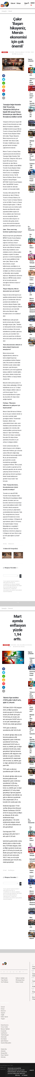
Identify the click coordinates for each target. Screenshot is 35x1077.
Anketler (3, 1051)
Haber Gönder (19, 982)
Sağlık (2, 1015)
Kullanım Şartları (20, 978)
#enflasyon (11, 870)
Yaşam (3, 1018)
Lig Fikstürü (4, 1033)
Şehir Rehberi (4, 1041)
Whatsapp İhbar (20, 980)
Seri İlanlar (4, 1039)
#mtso (5, 543)
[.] (6, 555)
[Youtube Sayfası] (11, 971)
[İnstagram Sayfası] (8, 971)
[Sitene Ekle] (24, 971)
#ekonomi (11, 543)
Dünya (19, 3)
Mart (10, 710)
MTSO (19, 165)
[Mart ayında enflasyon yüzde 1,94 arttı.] (13, 657)
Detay (18, 1075)
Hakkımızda (4, 978)
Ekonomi (10, 608)
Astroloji (3, 1057)
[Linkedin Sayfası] (14, 971)
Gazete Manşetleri (6, 1043)
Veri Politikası (4, 982)
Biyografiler (4, 1053)
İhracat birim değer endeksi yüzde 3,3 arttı (32, 289)
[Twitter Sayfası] (4, 971)
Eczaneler (3, 1031)
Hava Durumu (4, 1025)
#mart (5, 870)
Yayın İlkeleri (4, 980)
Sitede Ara (4, 1049)
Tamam (25, 1075)
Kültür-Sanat (4, 1016)
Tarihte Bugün (5, 1035)
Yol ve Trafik (4, 1027)
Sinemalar (4, 1037)
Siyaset (3, 1013)
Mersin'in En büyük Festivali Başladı (32, 341)
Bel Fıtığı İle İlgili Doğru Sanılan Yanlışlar (32, 257)
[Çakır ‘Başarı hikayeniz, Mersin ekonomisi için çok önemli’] (13, 64)
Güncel (13, 3)
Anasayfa (4, 11)
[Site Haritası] (20, 971)
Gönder (20, 576)
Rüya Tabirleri (4, 1055)
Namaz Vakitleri (5, 1029)
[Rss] (17, 971)
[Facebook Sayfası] (2, 971)
